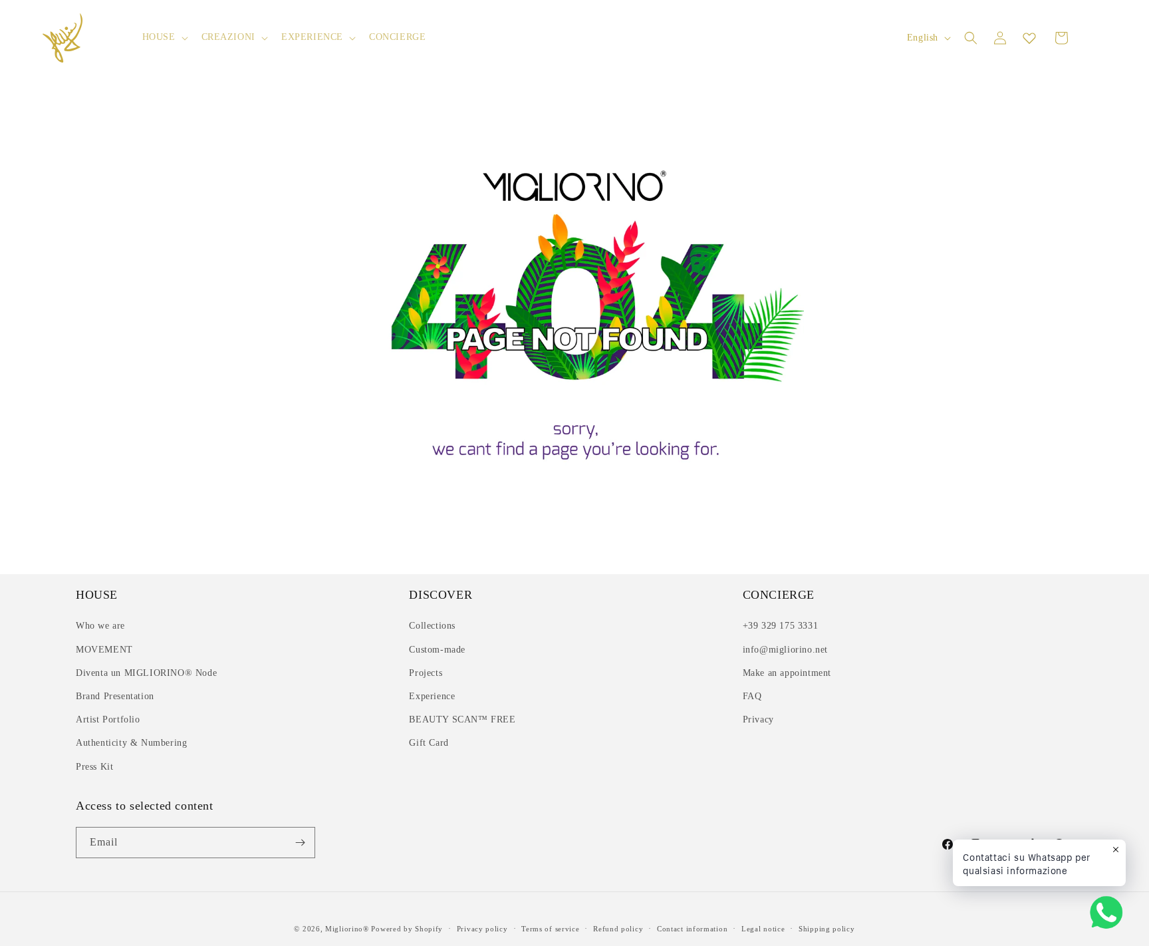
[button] (163, 37)
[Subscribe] (300, 842)
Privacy (758, 719)
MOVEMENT (104, 650)
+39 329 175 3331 (781, 626)
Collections (432, 626)
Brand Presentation (115, 696)
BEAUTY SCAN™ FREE (462, 719)
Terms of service (550, 929)
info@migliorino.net (785, 650)
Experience (432, 696)
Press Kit (94, 767)
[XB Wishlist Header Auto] (1029, 38)
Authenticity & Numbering (131, 743)
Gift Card (428, 743)
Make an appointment (787, 673)
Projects (425, 673)
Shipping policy (827, 929)
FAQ (752, 696)
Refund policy (618, 929)
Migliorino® (347, 929)
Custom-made (437, 650)
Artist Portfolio (108, 719)
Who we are (100, 626)
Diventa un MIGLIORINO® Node (146, 673)
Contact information (692, 929)
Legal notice (763, 929)
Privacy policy (482, 929)
